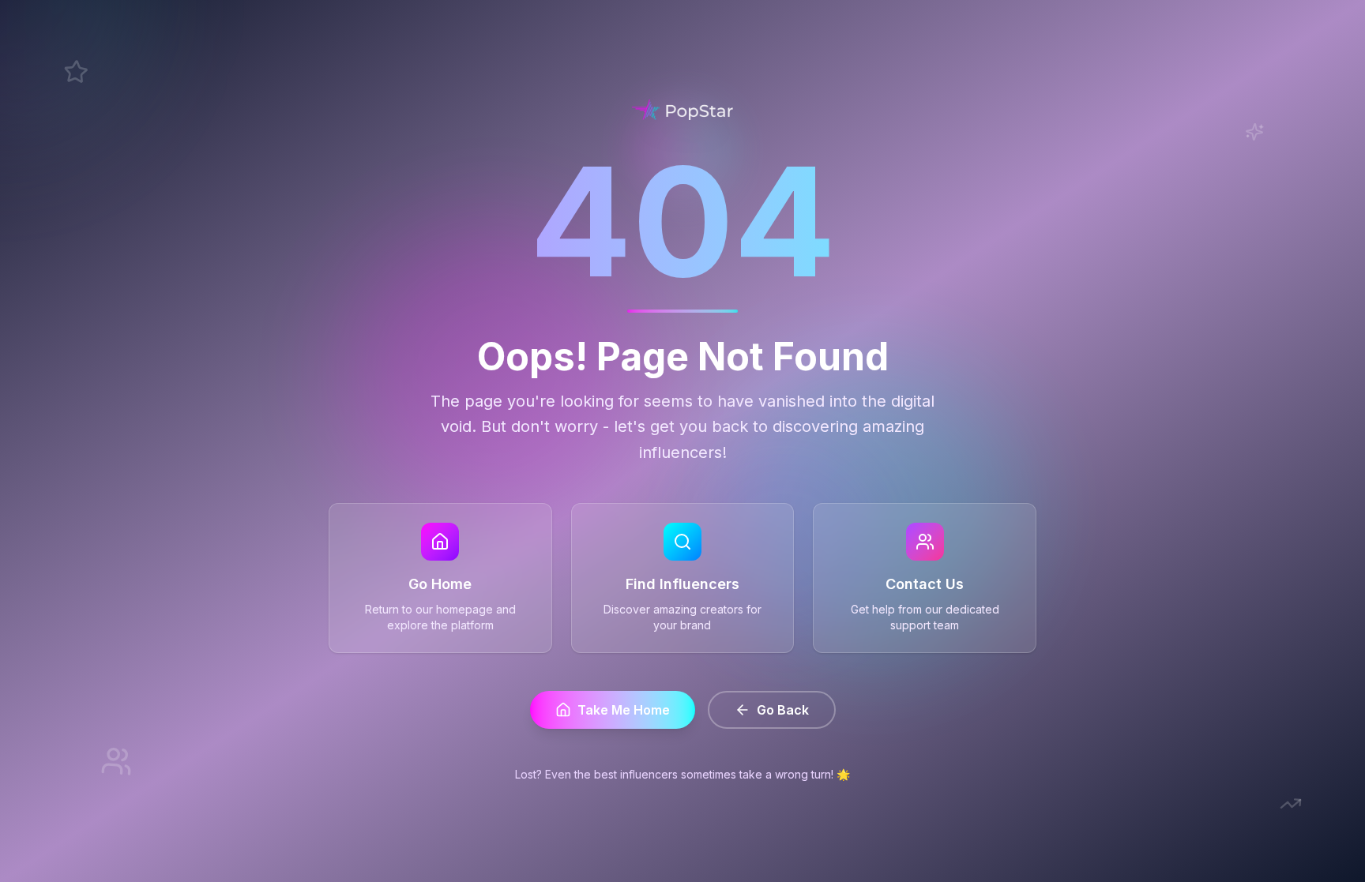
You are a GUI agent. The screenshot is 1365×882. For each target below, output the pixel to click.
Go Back (783, 710)
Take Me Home (623, 710)
